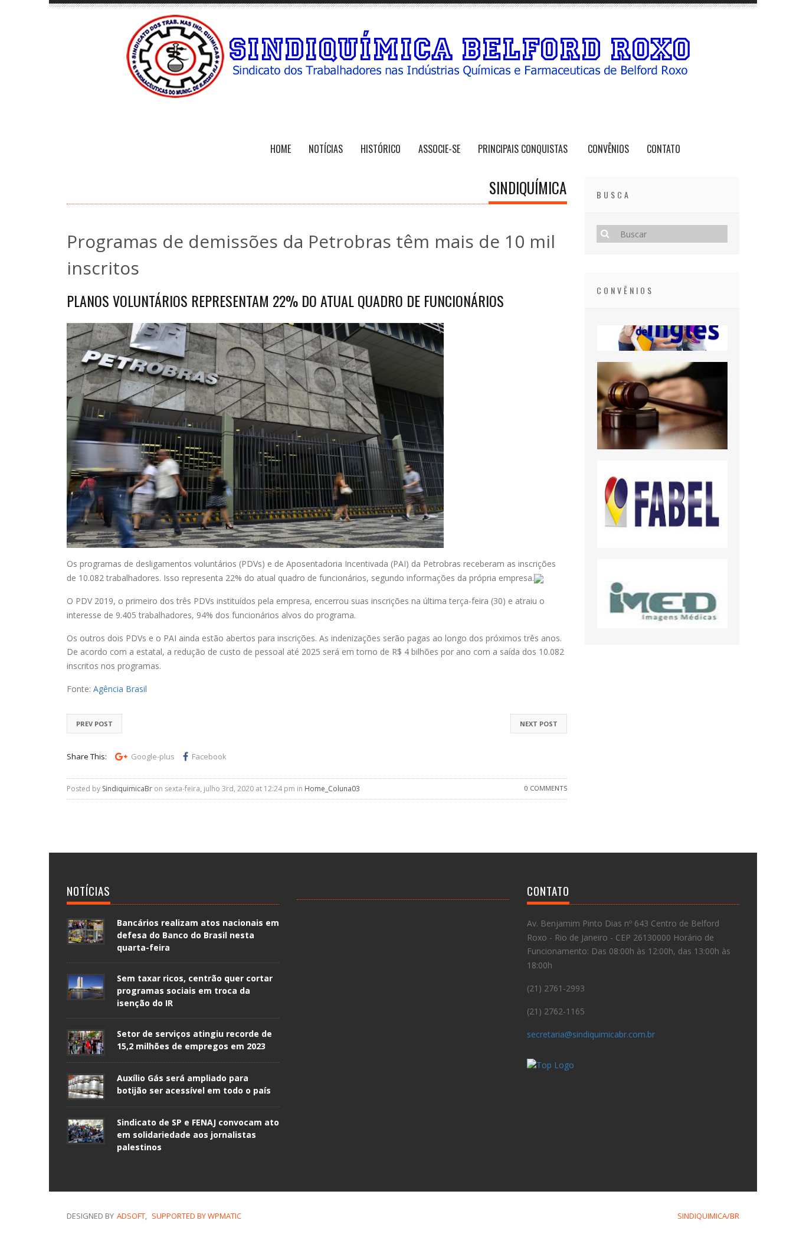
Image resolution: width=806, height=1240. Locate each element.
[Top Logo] (550, 1067)
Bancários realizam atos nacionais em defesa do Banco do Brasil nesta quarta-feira (198, 935)
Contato (663, 149)
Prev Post (94, 723)
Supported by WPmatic (196, 1215)
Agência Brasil (120, 688)
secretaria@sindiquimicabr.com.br (591, 1034)
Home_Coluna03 (332, 789)
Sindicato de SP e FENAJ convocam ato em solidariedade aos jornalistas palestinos (198, 1135)
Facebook (209, 756)
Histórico (381, 149)
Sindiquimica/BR (708, 1215)
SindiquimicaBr (127, 789)
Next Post (539, 723)
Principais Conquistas (524, 149)
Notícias (326, 149)
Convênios (608, 149)
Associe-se (439, 149)
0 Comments (546, 788)
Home (280, 149)
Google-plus (153, 756)
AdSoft (131, 1215)
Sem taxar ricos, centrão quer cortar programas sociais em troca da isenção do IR (195, 991)
